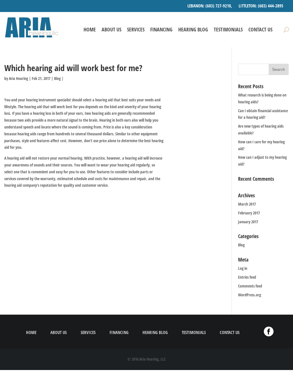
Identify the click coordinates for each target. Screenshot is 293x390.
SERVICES (135, 30)
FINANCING (161, 30)
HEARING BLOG (193, 30)
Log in (242, 268)
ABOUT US (111, 30)
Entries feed (247, 277)
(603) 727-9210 (218, 6)
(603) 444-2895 (270, 6)
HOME (90, 30)
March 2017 (247, 204)
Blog (57, 78)
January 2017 (248, 221)
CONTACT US (260, 30)
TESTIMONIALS (228, 30)
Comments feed (250, 286)
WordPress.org (249, 294)
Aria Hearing (18, 78)
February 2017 (249, 213)
